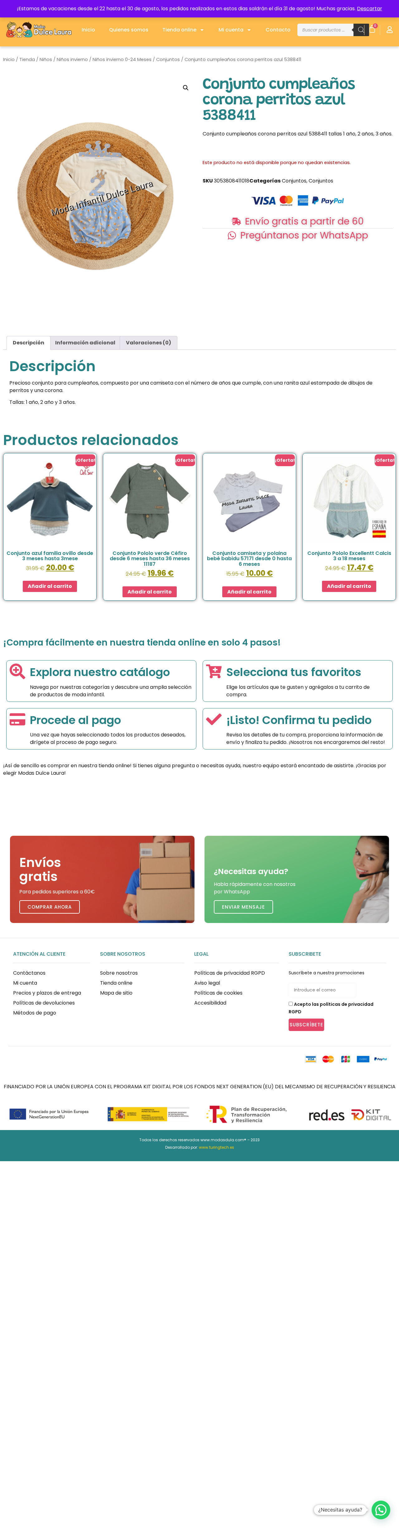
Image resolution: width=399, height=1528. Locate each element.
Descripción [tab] (28, 342)
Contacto (278, 29)
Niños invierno (72, 59)
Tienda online (179, 29)
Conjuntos (168, 59)
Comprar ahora (49, 907)
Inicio (88, 29)
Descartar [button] (369, 8)
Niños (46, 59)
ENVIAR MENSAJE (243, 907)
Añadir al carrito (50, 586)
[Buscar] (361, 30)
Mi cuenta (231, 29)
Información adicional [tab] (85, 342)
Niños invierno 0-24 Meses (122, 59)
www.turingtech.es (216, 1147)
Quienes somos (128, 29)
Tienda (27, 59)
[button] (185, 87)
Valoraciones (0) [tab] (148, 342)
